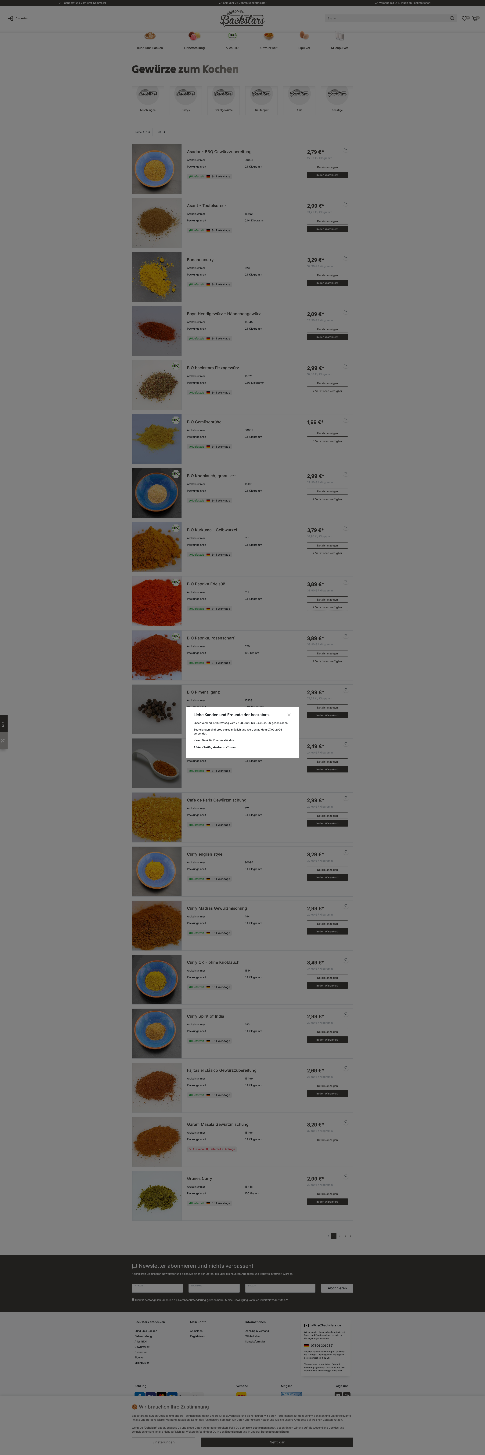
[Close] (289, 715)
